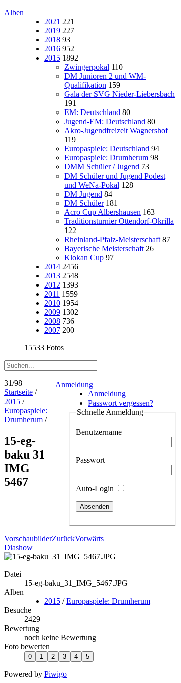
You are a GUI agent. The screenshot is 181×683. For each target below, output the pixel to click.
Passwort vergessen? (120, 403)
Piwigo (55, 674)
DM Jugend (83, 194)
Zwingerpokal (86, 67)
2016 (52, 48)
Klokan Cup (84, 257)
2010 (52, 303)
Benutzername (99, 432)
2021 (52, 21)
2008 (52, 321)
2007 (52, 330)
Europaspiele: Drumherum (106, 157)
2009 (52, 312)
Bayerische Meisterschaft (104, 248)
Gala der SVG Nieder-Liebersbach (119, 94)
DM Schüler (84, 203)
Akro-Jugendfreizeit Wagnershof (116, 130)
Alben (14, 12)
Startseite (18, 392)
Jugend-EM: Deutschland (104, 121)
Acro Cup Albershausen (102, 212)
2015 (52, 57)
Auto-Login (96, 488)
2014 (52, 266)
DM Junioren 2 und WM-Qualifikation (105, 80)
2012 (52, 284)
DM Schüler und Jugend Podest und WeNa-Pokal (114, 180)
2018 (52, 39)
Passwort (90, 460)
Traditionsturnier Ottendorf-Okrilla (119, 221)
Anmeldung (74, 384)
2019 (52, 30)
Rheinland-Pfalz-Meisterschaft (112, 239)
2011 (52, 294)
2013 (52, 275)
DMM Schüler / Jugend (101, 166)
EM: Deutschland (92, 112)
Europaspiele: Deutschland (106, 148)
